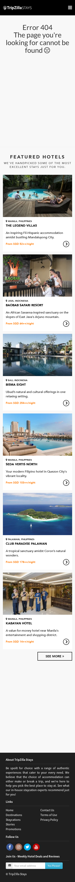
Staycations (13, 820)
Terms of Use (48, 815)
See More (54, 656)
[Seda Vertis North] (37, 434)
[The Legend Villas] (37, 196)
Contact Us (47, 810)
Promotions (13, 829)
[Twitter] (27, 847)
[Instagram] (19, 847)
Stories (10, 824)
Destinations (14, 815)
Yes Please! (54, 865)
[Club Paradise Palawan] (37, 514)
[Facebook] (10, 847)
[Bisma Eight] (37, 355)
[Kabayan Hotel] (37, 594)
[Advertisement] (37, 100)
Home (9, 810)
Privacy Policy (49, 820)
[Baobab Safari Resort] (37, 275)
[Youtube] (36, 847)
